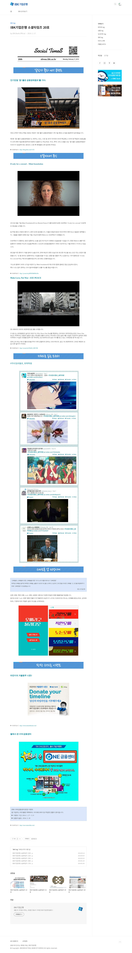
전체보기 (100, 24)
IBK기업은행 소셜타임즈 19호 (21, 858)
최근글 (100, 55)
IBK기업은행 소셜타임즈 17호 (21, 863)
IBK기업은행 (19, 907)
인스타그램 (104, 63)
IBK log (15, 849)
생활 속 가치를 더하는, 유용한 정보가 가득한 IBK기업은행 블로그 (33, 910)
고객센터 (24, 941)
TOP (120, 942)
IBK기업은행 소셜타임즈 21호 (21, 856)
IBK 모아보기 (22, 11)
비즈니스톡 (101, 41)
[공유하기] (17, 838)
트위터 (109, 63)
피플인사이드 (102, 44)
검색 (115, 4)
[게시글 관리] (20, 838)
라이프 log (101, 27)
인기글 (106, 55)
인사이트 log (102, 34)
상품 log (100, 31)
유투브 (114, 63)
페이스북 (100, 63)
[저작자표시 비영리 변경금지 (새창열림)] (34, 839)
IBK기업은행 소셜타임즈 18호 (21, 861)
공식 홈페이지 (14, 941)
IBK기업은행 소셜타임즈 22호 (21, 853)
